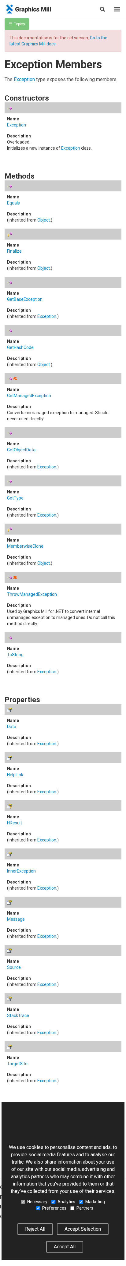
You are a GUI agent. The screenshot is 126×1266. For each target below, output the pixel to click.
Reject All (35, 1229)
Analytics (66, 1201)
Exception (24, 79)
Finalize (14, 251)
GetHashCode (20, 347)
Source (14, 967)
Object (43, 220)
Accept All (65, 1247)
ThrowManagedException (32, 594)
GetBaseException (25, 299)
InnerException (21, 871)
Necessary (37, 1201)
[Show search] (102, 9)
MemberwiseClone (25, 546)
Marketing (95, 1201)
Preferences (54, 1208)
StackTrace (18, 1015)
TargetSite (17, 1063)
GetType (15, 498)
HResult (14, 822)
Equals (13, 203)
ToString (15, 654)
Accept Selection (83, 1229)
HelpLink (15, 774)
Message (16, 919)
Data (11, 726)
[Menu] (117, 9)
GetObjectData (21, 449)
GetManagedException (29, 395)
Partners (84, 1208)
